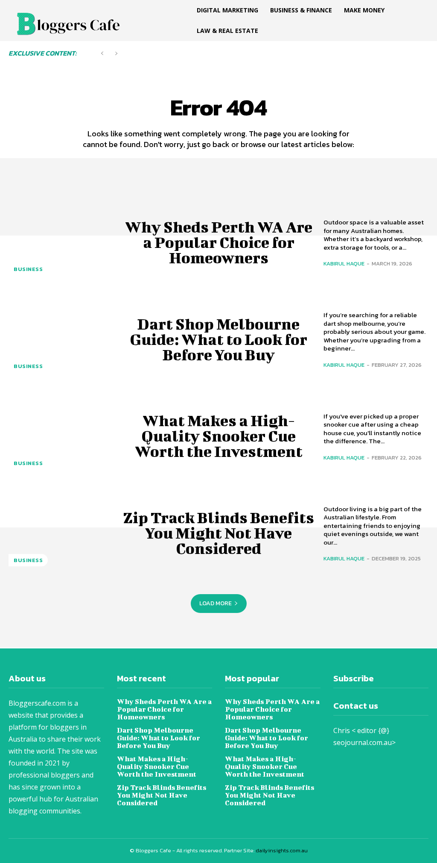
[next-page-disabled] (116, 53)
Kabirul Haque (343, 263)
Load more (215, 603)
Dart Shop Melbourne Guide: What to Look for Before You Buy (218, 339)
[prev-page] (102, 53)
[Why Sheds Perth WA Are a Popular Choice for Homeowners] (61, 242)
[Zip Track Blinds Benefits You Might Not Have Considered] (61, 533)
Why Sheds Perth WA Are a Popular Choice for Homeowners (218, 242)
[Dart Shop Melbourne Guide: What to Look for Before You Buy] (61, 339)
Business (28, 269)
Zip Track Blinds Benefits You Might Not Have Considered (218, 532)
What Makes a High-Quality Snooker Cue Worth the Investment (219, 435)
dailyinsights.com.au (282, 850)
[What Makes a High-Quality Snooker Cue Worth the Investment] (61, 436)
